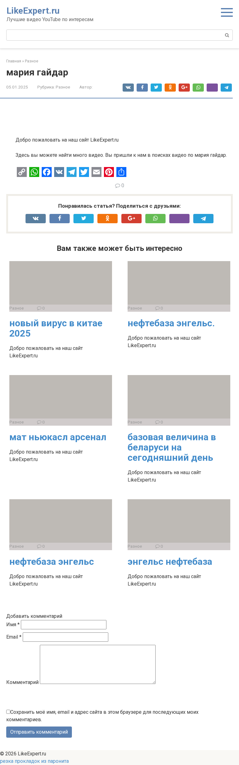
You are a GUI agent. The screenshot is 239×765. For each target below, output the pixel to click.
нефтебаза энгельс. (171, 323)
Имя (13, 624)
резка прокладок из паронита (34, 761)
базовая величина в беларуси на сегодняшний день (172, 447)
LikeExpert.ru (33, 11)
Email (13, 637)
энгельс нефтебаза (170, 561)
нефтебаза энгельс (51, 561)
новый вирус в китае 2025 (55, 328)
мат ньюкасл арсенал (57, 437)
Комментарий (22, 682)
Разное (63, 86)
